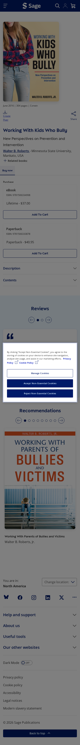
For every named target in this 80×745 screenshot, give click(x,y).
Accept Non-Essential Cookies (40, 383)
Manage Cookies (40, 373)
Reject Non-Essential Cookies (40, 393)
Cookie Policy (26, 362)
